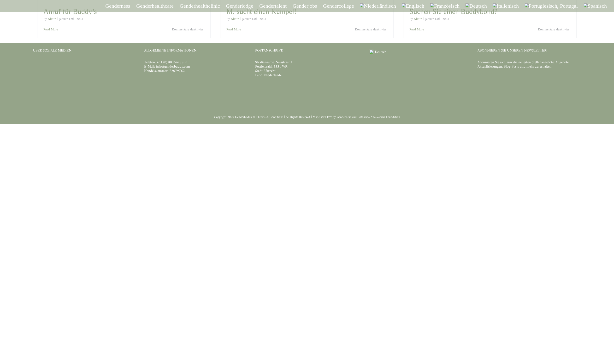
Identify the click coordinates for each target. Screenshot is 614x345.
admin (52, 19)
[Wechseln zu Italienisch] (506, 6)
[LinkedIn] (51, 63)
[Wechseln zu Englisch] (413, 6)
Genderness (344, 117)
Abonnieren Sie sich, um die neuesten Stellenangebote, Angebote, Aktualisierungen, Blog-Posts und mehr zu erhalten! (523, 64)
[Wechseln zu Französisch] (445, 6)
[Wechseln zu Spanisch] (595, 6)
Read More (50, 30)
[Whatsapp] (59, 63)
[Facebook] (35, 63)
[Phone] (76, 63)
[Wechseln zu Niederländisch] (378, 6)
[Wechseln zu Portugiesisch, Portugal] (551, 6)
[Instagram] (43, 63)
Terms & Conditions (271, 117)
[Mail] (67, 63)
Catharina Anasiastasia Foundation (379, 117)
